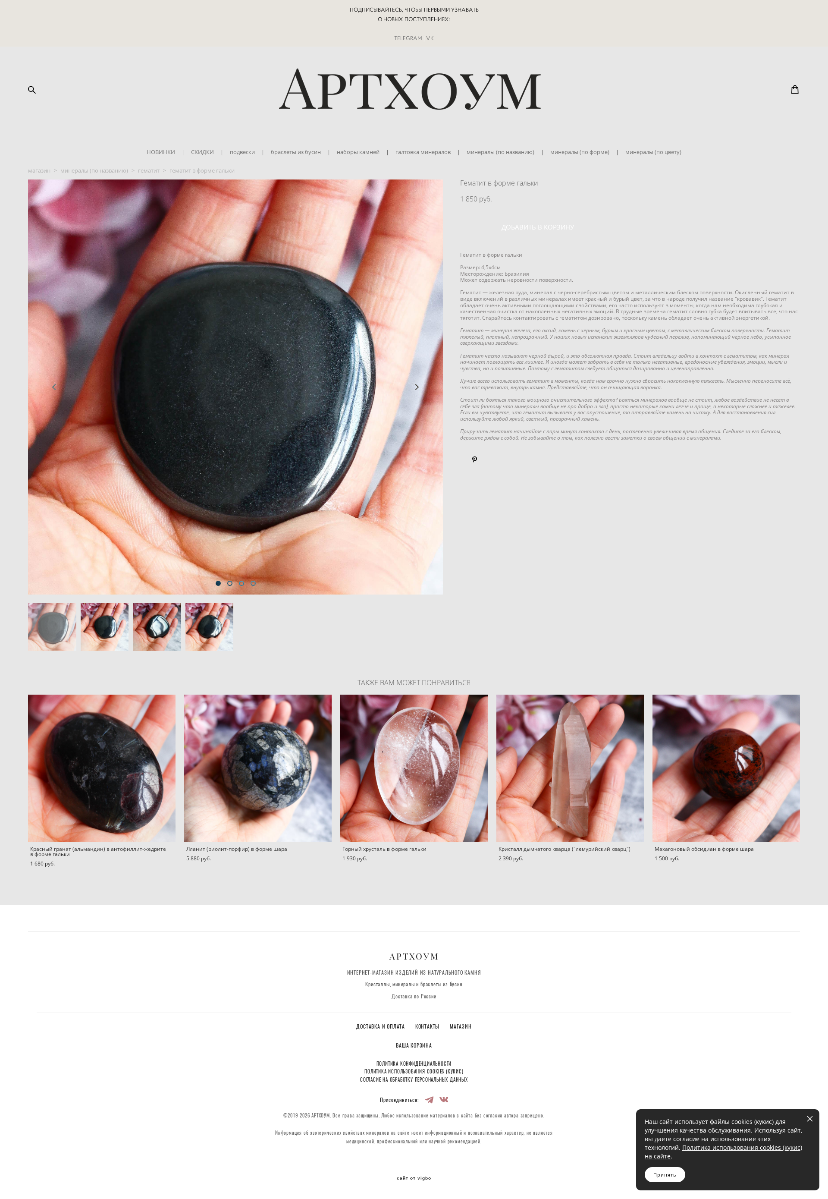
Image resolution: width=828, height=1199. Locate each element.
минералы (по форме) (579, 152)
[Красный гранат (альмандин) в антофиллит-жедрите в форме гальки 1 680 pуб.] (102, 768)
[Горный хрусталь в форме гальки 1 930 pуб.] (414, 768)
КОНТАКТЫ (428, 1026)
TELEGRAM (408, 38)
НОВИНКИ (161, 152)
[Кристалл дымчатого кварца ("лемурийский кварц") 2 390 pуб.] (570, 768)
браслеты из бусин (296, 152)
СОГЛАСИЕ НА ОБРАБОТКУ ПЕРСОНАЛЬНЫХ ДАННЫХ (414, 1080)
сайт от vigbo (414, 1178)
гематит (149, 170)
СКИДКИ (202, 152)
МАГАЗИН (461, 1026)
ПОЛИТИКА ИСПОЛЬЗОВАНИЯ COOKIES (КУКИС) (413, 1072)
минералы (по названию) (500, 152)
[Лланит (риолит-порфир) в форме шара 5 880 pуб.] (258, 768)
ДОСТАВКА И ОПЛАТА (381, 1026)
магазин (39, 170)
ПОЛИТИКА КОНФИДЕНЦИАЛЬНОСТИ (414, 1064)
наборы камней (358, 152)
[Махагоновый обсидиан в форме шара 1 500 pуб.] (726, 768)
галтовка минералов (423, 152)
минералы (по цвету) (653, 152)
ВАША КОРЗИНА (414, 1045)
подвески (242, 152)
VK (430, 38)
